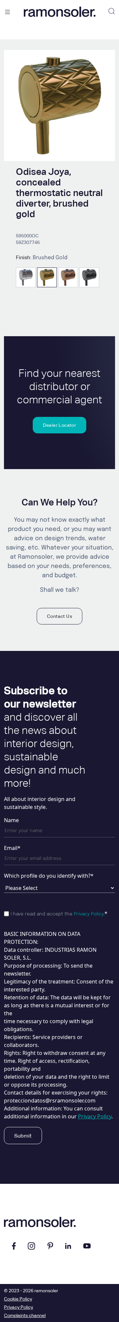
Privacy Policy (88, 914)
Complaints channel (25, 1315)
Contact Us (59, 616)
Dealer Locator (59, 425)
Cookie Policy (18, 1299)
